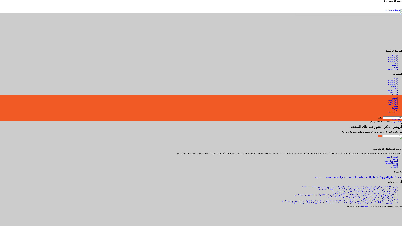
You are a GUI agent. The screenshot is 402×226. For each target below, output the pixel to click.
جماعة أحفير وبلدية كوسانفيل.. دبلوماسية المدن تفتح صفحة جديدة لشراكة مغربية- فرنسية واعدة (365, 193)
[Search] (401, 115)
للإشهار (395, 165)
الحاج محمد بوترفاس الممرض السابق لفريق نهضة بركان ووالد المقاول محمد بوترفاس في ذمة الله (364, 191)
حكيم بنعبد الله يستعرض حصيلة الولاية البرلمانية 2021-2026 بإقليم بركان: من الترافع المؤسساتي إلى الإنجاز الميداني (358, 189)
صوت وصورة (393, 92)
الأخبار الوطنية (393, 61)
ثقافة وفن (394, 65)
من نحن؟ (395, 159)
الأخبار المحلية (393, 57)
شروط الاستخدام (392, 163)
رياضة (396, 63)
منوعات (395, 94)
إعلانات (395, 78)
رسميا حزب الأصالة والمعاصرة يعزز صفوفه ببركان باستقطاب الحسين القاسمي (370, 199)
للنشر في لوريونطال (391, 161)
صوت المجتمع (393, 69)
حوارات (395, 67)
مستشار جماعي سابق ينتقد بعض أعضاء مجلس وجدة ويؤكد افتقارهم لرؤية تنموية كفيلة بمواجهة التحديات (362, 197)
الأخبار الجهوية (393, 59)
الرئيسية (395, 55)
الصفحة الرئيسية (396, 121)
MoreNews (364, 206)
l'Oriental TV (396, 119)
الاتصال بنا (394, 167)
